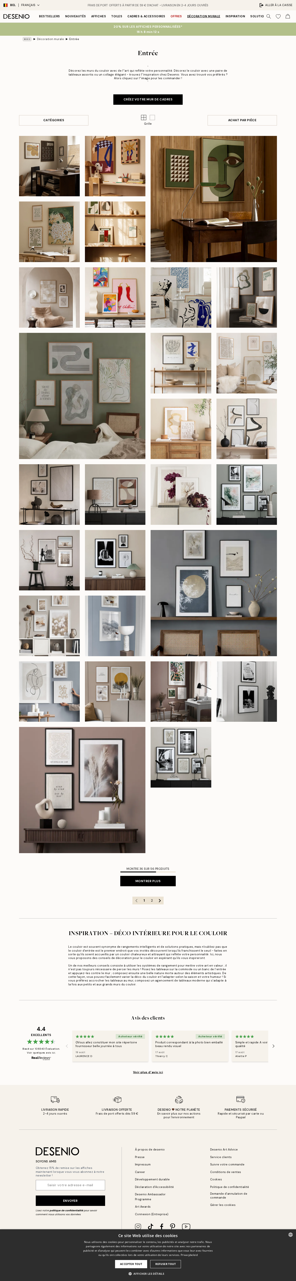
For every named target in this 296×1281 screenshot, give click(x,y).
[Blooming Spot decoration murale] (181, 494)
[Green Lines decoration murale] (82, 396)
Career (140, 1172)
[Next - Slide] (273, 1046)
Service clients (221, 1157)
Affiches (98, 16)
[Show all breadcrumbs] (27, 39)
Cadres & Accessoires (146, 16)
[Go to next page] (160, 900)
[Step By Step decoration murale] (246, 363)
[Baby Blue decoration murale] (49, 691)
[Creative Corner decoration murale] (115, 166)
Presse (140, 1157)
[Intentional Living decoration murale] (49, 166)
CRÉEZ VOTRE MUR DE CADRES (148, 99)
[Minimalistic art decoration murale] (181, 363)
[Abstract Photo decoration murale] (115, 560)
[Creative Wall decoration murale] (246, 494)
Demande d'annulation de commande (228, 1195)
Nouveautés (75, 16)
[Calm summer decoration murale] (181, 429)
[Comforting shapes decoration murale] (49, 297)
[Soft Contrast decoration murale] (246, 691)
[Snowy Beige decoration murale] (115, 626)
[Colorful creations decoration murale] (115, 297)
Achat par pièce (242, 120)
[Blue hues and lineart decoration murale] (181, 297)
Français (28, 5)
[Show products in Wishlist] (278, 16)
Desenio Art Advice (224, 1149)
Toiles (116, 16)
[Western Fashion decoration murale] (49, 560)
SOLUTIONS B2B (262, 16)
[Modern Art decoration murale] (115, 494)
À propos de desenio (150, 1149)
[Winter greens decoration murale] (246, 297)
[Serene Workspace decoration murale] (115, 231)
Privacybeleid (189, 1255)
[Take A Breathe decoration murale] (214, 593)
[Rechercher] (268, 16)
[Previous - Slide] (66, 1046)
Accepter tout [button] (131, 1264)
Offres (176, 16)
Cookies (216, 1179)
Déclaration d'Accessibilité (154, 1187)
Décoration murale (203, 16)
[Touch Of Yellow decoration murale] (115, 691)
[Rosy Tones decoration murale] (82, 790)
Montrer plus (148, 881)
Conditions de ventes (225, 1172)
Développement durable (152, 1179)
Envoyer (70, 1201)
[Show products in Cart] (288, 16)
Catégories (53, 120)
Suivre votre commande (227, 1164)
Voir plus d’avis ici (148, 1072)
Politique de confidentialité (229, 1187)
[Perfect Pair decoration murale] (246, 429)
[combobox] (290, 1235)
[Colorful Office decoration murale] (181, 691)
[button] (152, 117)
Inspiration (235, 16)
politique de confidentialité (66, 1210)
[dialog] (148, 1255)
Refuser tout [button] (165, 1264)
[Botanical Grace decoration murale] (49, 231)
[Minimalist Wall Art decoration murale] (49, 494)
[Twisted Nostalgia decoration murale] (214, 199)
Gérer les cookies (223, 1205)
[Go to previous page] (136, 900)
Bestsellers (49, 16)
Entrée (74, 39)
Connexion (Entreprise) (152, 1214)
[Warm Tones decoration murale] (49, 626)
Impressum (143, 1164)
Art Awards (143, 1206)
